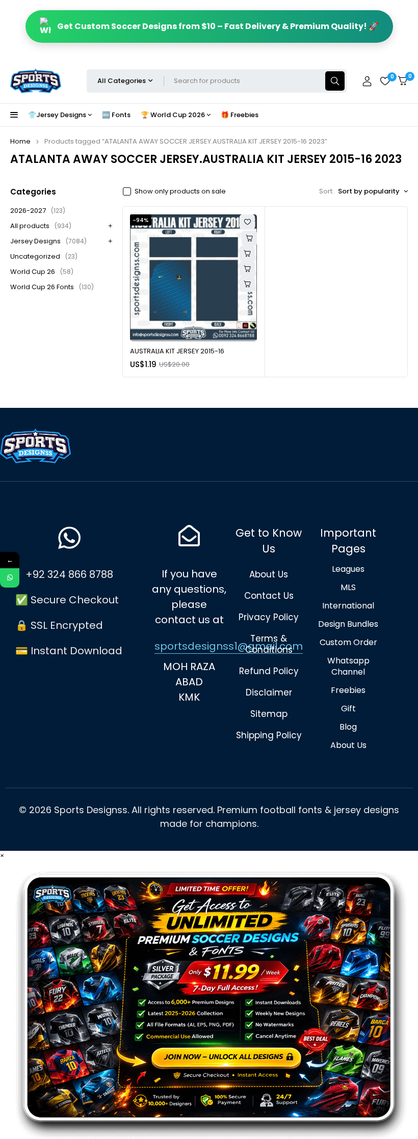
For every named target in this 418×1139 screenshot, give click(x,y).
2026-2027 (37, 210)
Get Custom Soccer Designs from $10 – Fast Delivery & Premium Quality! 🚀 (218, 26)
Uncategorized (43, 256)
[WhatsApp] (9, 578)
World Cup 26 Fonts (52, 287)
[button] (247, 268)
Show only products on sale (180, 191)
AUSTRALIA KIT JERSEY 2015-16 (177, 351)
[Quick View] (247, 253)
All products (40, 226)
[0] (403, 80)
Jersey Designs (48, 241)
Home (20, 141)
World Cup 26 (41, 271)
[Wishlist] (385, 81)
